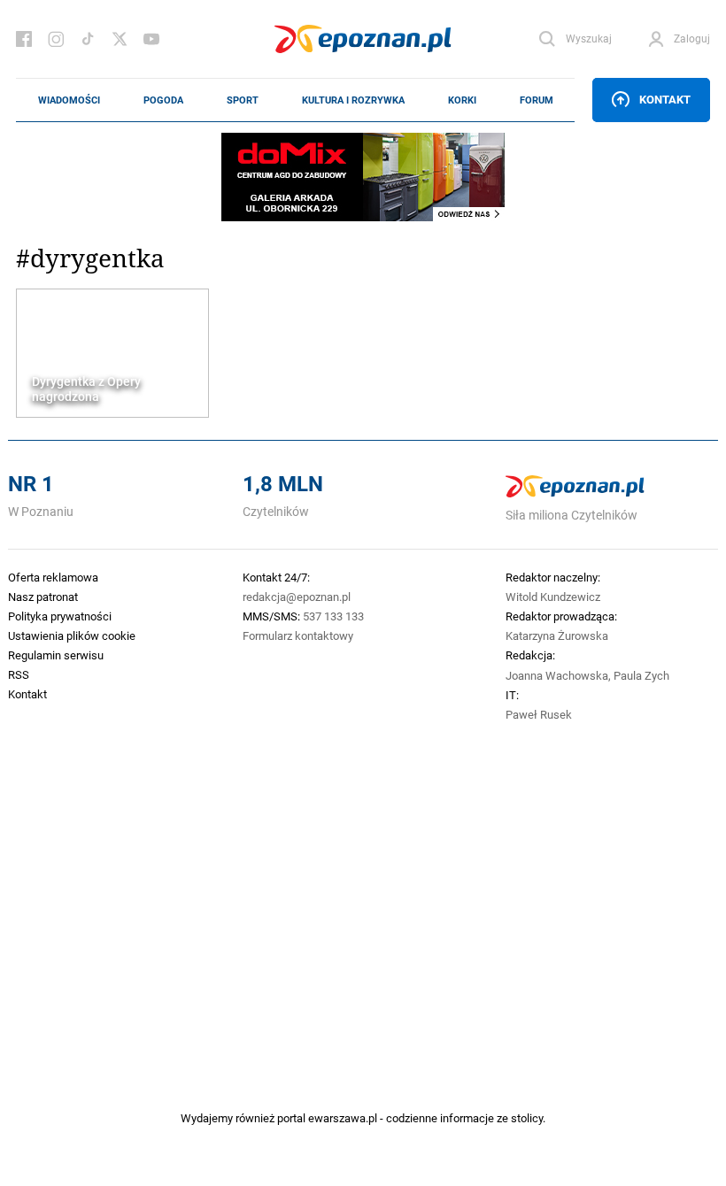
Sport (243, 100)
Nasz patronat (43, 596)
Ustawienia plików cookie (71, 635)
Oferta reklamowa (53, 577)
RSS (18, 674)
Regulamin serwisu (56, 655)
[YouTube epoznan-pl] (151, 39)
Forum (536, 100)
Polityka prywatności (60, 616)
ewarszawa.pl (342, 1118)
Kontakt (665, 99)
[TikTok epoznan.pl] (88, 39)
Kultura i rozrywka (353, 100)
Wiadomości (69, 100)
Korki (462, 100)
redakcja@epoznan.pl (297, 596)
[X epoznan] (119, 39)
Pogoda (163, 100)
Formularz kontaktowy (298, 635)
